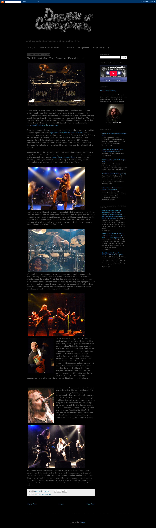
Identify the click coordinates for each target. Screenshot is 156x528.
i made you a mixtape (98, 48)
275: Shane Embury (108, 91)
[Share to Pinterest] (65, 491)
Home (61, 504)
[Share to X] (60, 491)
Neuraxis (48, 494)
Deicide (37, 494)
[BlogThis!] (58, 491)
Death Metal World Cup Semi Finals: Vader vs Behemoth (112, 150)
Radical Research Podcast (111, 211)
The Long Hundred (83, 48)
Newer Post (32, 504)
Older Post (90, 504)
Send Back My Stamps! (110, 253)
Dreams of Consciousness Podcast (49, 48)
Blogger (82, 522)
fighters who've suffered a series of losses (66, 133)
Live (42, 494)
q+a (109, 48)
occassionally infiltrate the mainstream (42, 125)
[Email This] (55, 491)
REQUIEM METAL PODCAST (113, 234)
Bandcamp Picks (31, 48)
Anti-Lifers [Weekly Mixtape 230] (114, 174)
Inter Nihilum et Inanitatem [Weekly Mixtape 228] (111, 189)
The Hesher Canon (68, 48)
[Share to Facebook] (63, 491)
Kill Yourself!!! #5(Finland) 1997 (113, 255)
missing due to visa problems (63, 157)
